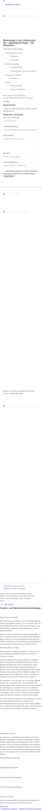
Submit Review (9, 176)
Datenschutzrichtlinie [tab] (7, 797)
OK (2, 604)
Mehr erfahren (8, 604)
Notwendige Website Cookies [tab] (9, 648)
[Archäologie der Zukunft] (17, 4)
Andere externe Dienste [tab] (7, 733)
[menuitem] (6, 588)
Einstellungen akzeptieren (9, 809)
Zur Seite (6, 101)
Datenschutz (4, 806)
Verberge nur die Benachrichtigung (30, 809)
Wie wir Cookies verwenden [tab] (9, 617)
